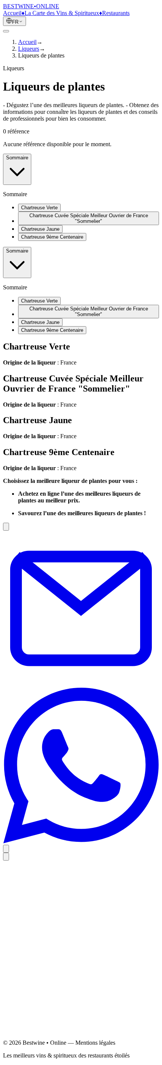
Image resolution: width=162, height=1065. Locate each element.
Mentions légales (38, 971)
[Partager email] (81, 684)
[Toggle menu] (6, 31)
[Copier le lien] (6, 527)
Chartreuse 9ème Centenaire (52, 237)
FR (15, 22)
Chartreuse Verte (39, 207)
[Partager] (6, 849)
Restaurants (116, 13)
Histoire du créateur (41, 942)
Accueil (12, 13)
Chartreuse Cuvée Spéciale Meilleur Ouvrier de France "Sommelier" (88, 218)
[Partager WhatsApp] (81, 841)
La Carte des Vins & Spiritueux (61, 13)
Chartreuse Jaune (40, 229)
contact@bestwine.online (33, 1039)
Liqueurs (28, 48)
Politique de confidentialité (49, 977)
